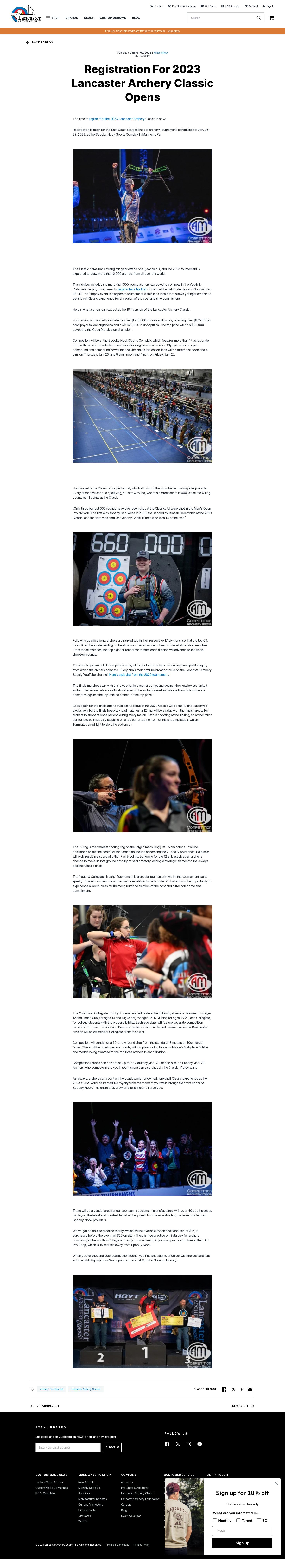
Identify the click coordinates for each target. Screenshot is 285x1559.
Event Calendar (131, 1515)
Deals (89, 17)
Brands (72, 17)
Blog (136, 17)
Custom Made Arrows (49, 1482)
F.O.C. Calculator (45, 1493)
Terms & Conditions (118, 1544)
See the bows (189, 31)
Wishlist (253, 6)
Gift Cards (84, 1515)
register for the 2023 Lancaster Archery (117, 119)
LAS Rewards (86, 1510)
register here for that (132, 289)
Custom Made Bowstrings (51, 1487)
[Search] (260, 17)
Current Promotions (90, 1504)
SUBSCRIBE (112, 1447)
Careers (126, 1504)
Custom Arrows (113, 17)
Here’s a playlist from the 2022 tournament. (139, 675)
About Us (127, 1482)
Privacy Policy (142, 1544)
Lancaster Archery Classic (137, 1493)
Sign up (242, 1543)
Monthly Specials (89, 1487)
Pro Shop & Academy (135, 1487)
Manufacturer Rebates (92, 1499)
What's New (161, 52)
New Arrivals (86, 1482)
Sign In (270, 6)
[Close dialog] (276, 1483)
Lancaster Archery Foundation (140, 1499)
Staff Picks (85, 1493)
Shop (55, 17)
